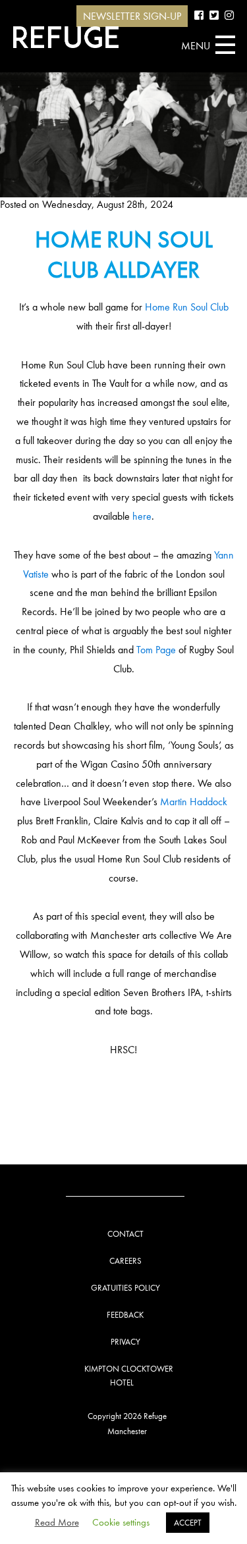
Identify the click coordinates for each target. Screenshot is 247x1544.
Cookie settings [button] (121, 1522)
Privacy (125, 1341)
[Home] (66, 37)
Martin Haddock (193, 802)
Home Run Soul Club (187, 307)
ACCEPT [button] (188, 1522)
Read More (57, 1522)
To (141, 650)
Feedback (125, 1314)
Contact (125, 1233)
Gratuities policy (125, 1287)
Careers (125, 1260)
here (141, 516)
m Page (161, 650)
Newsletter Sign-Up (132, 16)
